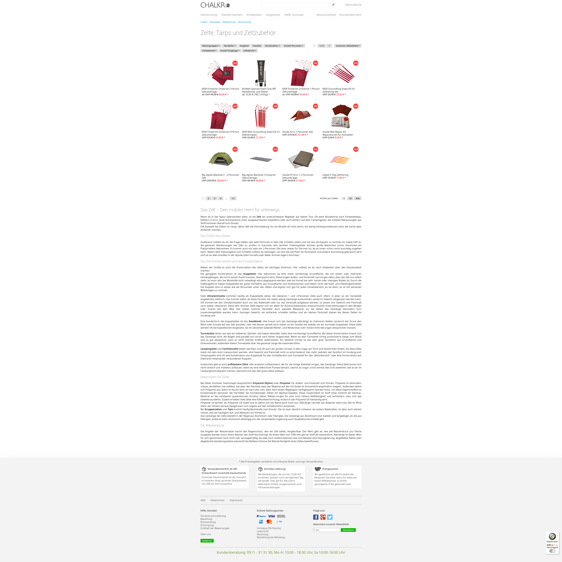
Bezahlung (206, 519)
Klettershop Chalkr (215, 5)
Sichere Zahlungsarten (270, 510)
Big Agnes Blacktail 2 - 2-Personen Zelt (220, 177)
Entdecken (254, 15)
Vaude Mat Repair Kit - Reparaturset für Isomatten (338, 134)
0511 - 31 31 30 (259, 552)
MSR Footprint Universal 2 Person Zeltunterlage (220, 91)
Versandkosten (314, 461)
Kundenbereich (350, 15)
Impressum (236, 500)
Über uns (206, 534)
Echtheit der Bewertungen (215, 528)
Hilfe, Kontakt (294, 15)
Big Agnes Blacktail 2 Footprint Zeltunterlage (259, 177)
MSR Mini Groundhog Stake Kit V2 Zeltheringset (261, 134)
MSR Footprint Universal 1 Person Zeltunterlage (301, 91)
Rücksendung (208, 522)
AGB (203, 500)
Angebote (273, 15)
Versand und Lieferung (213, 515)
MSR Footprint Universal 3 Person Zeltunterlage (220, 134)
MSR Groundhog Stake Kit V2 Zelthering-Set (339, 91)
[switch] (552, 551)
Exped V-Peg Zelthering (335, 176)
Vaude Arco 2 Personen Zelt (297, 133)
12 (233, 198)
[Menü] (557, 533)
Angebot (244, 45)
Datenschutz (217, 500)
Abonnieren (348, 530)
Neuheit (257, 45)
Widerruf (207, 540)
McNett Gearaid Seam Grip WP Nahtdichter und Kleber (259, 91)
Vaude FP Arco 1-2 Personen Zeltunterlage (297, 177)
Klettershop (209, 15)
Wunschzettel (326, 15)
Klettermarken (232, 15)
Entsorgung (207, 525)
